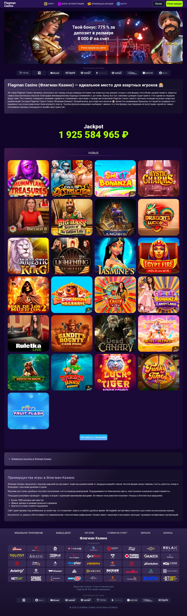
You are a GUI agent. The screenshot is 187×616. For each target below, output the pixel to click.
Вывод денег (63, 533)
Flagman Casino (10, 3)
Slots (124, 4)
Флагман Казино (93, 538)
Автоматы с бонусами (93, 437)
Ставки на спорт (117, 533)
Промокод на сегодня (102, 4)
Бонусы (167, 533)
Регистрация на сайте (93, 47)
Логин (158, 3)
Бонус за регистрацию (73, 4)
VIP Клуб (89, 533)
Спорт (51, 4)
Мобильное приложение (29, 533)
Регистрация (174, 3)
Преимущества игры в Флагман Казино (31, 459)
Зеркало (145, 533)
